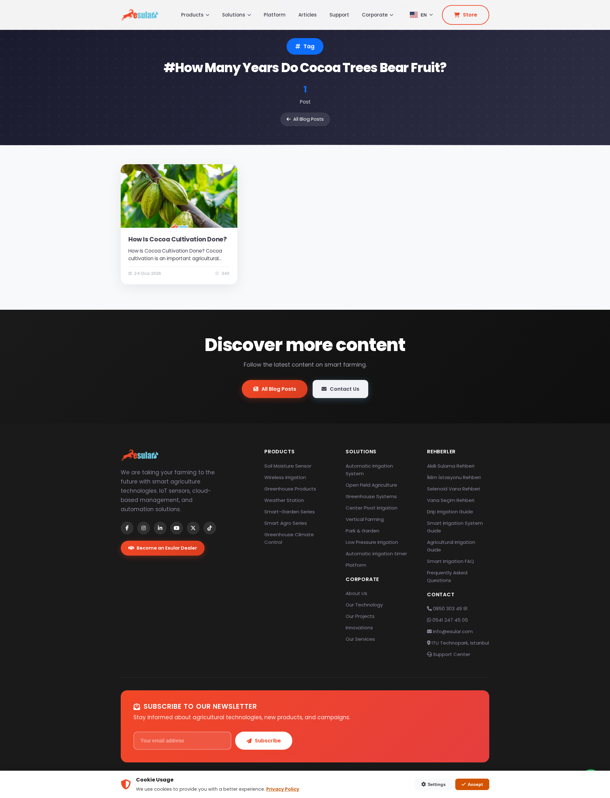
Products (192, 14)
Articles (307, 14)
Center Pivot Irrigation (371, 507)
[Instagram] (143, 528)
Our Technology (364, 604)
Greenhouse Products (290, 488)
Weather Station (284, 500)
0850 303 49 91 (450, 608)
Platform (275, 14)
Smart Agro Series (285, 523)
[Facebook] (127, 528)
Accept (475, 784)
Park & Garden (362, 530)
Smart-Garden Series (289, 511)
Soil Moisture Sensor (287, 466)
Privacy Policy (282, 789)
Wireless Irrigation (285, 477)
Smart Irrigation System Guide (455, 527)
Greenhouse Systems (371, 496)
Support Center (451, 654)
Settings (437, 784)
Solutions (233, 14)
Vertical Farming (365, 519)
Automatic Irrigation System (369, 470)
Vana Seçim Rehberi (450, 500)
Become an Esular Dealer (167, 548)
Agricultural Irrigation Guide (451, 546)
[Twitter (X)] (193, 528)
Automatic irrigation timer (376, 553)
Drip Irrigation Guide (450, 511)
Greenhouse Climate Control (289, 538)
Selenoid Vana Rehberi (453, 488)
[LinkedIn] (160, 528)
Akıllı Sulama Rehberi (450, 466)
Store (470, 14)
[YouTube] (176, 528)
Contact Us (344, 389)
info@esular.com (453, 631)
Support (339, 14)
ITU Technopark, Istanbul (459, 642)
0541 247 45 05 (449, 620)
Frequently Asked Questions (447, 576)
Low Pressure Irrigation (372, 542)
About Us (356, 593)
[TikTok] (209, 528)
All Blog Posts (308, 119)
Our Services (360, 639)
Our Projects (360, 616)
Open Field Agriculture (371, 485)
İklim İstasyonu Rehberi (454, 477)
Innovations (359, 627)
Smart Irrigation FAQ (450, 561)
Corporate (375, 14)
